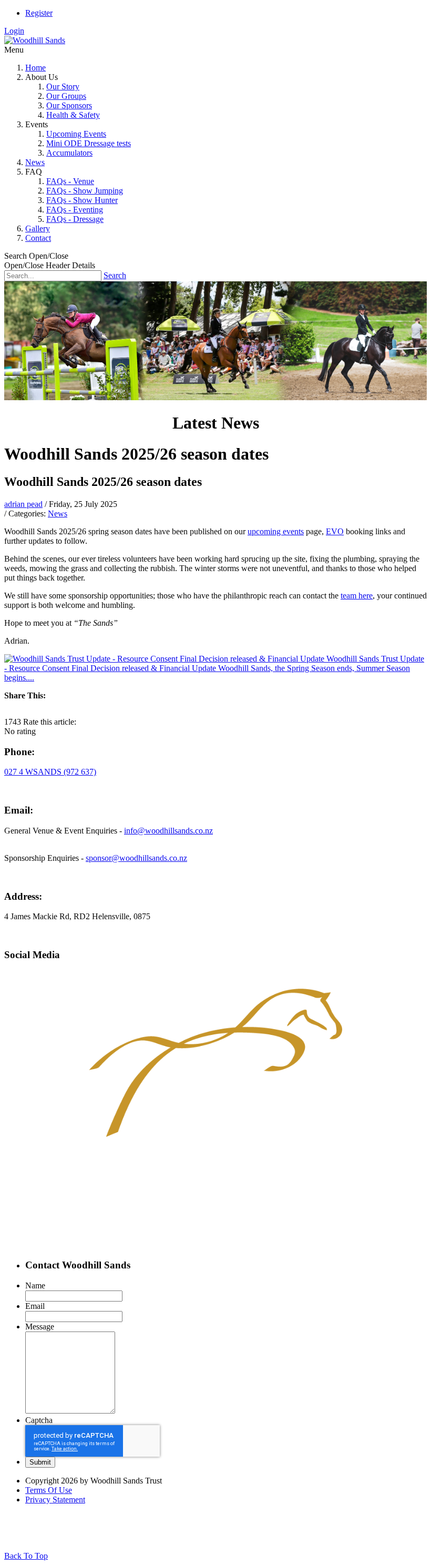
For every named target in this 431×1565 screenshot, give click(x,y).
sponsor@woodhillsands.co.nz (136, 857)
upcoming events (276, 531)
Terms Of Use (48, 1490)
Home (35, 67)
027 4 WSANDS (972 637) (50, 771)
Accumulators (69, 152)
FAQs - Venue (70, 181)
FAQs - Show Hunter (82, 200)
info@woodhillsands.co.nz (168, 830)
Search (115, 275)
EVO (335, 531)
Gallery (37, 228)
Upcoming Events (76, 133)
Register (39, 12)
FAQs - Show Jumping (84, 190)
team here (357, 595)
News (35, 162)
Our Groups (66, 96)
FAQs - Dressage (75, 219)
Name (35, 1285)
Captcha (39, 1420)
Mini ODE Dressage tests (88, 143)
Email (35, 1306)
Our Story (62, 86)
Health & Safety (73, 114)
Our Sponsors (69, 105)
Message (39, 1326)
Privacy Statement (55, 1499)
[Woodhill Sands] (34, 40)
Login (14, 30)
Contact (38, 237)
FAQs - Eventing (74, 209)
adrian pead (23, 504)
